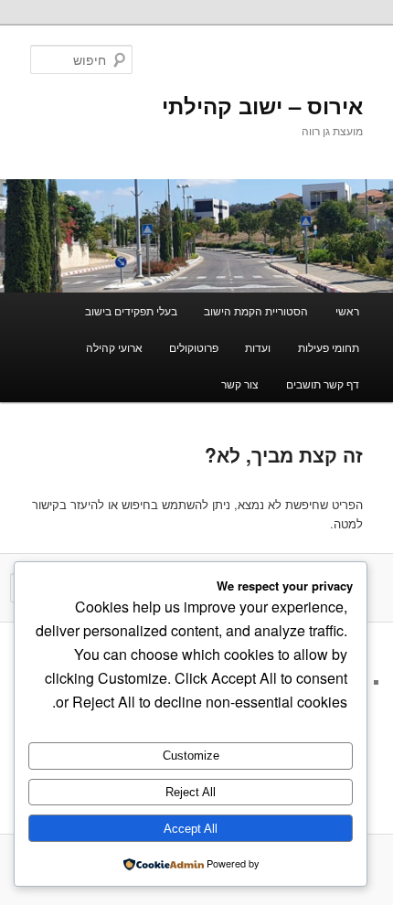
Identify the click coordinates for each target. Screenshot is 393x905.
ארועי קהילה (114, 347)
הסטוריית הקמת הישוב (256, 310)
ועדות (258, 347)
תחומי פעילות (328, 347)
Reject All (190, 792)
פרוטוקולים (193, 347)
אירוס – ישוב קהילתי (262, 105)
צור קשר (240, 383)
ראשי (347, 310)
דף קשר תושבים (322, 383)
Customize (191, 755)
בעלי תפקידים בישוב (131, 310)
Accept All (191, 829)
